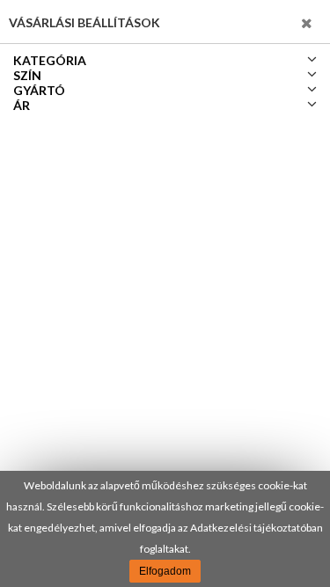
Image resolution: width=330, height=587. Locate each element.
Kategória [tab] (49, 60)
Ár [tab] (21, 105)
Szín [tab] (27, 75)
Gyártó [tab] (39, 90)
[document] (165, 529)
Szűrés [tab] (278, 21)
